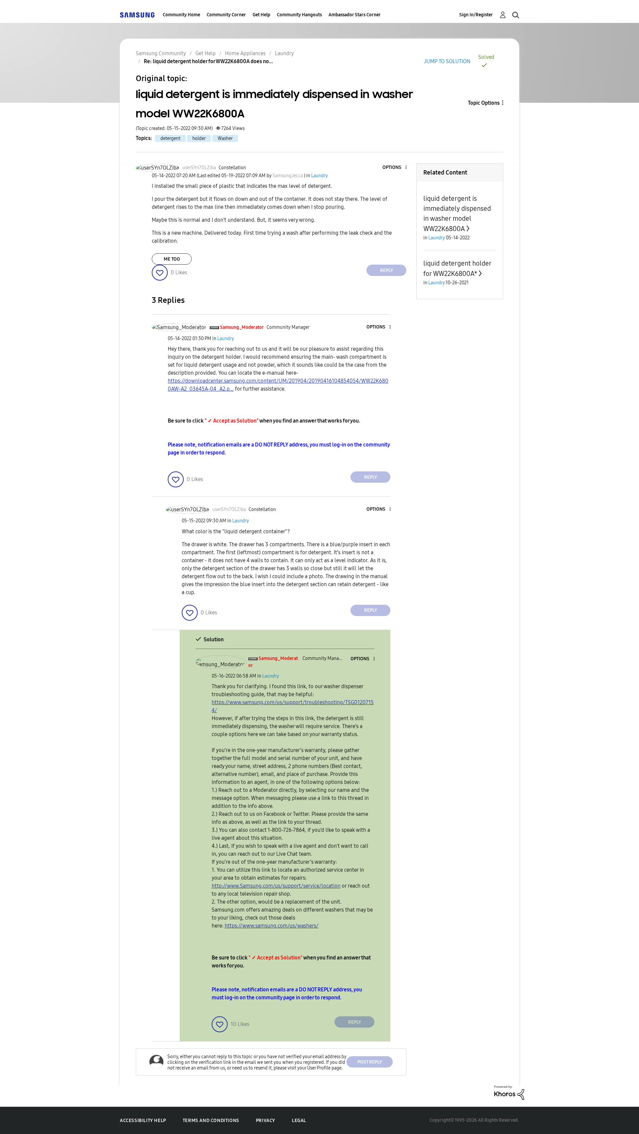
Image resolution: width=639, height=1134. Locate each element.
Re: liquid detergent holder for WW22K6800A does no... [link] (208, 61)
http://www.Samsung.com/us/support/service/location (276, 886)
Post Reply (369, 1062)
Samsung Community (161, 53)
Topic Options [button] (484, 103)
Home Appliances (245, 53)
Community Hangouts (299, 15)
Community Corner (226, 15)
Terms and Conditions (211, 1120)
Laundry (284, 53)
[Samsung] (137, 15)
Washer (225, 138)
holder (199, 138)
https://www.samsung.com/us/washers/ (272, 926)
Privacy (265, 1120)
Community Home (181, 15)
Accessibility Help (143, 1120)
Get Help (261, 15)
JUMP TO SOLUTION (447, 61)
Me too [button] (172, 259)
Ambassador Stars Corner (354, 15)
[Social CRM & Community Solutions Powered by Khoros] (509, 1092)
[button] (395, 168)
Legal (299, 1120)
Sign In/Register (476, 15)
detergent (170, 138)
